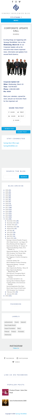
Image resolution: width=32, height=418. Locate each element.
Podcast (7, 331)
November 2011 (11, 223)
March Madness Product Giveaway (16, 262)
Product (13, 331)
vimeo (17, 362)
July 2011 (10, 230)
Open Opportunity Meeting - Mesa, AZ (17, 268)
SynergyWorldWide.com (10, 146)
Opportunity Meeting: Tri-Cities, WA (16, 251)
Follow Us (16, 348)
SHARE (12, 112)
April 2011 (10, 236)
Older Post (22, 132)
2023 (7, 196)
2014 (7, 213)
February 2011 (11, 292)
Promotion (21, 331)
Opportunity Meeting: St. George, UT (17, 246)
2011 (6, 219)
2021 (7, 199)
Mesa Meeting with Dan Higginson (16, 244)
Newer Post (9, 128)
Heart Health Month (10, 325)
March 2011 (10, 238)
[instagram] (16, 1)
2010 (7, 296)
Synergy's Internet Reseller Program (17, 240)
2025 (7, 192)
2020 (7, 201)
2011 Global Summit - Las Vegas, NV (17, 242)
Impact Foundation (10, 328)
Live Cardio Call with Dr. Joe (14, 279)
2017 (7, 207)
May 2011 (10, 234)
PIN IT (22, 116)
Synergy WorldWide (21, 413)
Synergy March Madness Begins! (16, 280)
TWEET (21, 112)
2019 (7, 203)
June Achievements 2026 (18, 400)
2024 (7, 194)
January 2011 (11, 294)
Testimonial (8, 334)
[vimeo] (19, 1)
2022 (7, 198)
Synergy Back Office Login (11, 143)
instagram (23, 358)
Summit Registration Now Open (15, 286)
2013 (7, 215)
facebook (10, 358)
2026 (7, 190)
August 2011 (10, 228)
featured (23, 322)
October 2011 (11, 224)
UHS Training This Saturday (14, 255)
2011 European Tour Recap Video (16, 253)
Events (17, 322)
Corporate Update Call (13, 260)
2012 (7, 217)
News (19, 328)
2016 (7, 209)
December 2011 (11, 221)
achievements (8, 322)
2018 (7, 205)
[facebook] (12, 1)
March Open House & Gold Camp (16, 288)
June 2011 (10, 232)
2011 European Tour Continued (15, 290)
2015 (7, 211)
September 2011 (12, 226)
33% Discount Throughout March (16, 273)
